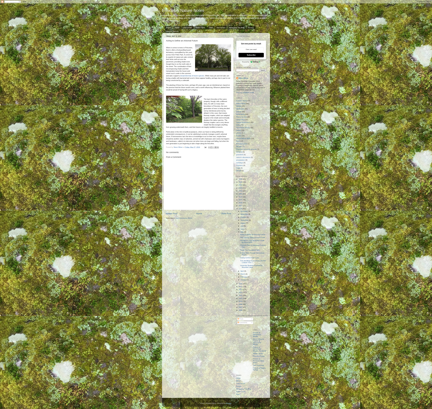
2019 (241, 200)
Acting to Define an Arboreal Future (252, 234)
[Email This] (209, 147)
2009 (241, 301)
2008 (241, 304)
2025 (241, 182)
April (242, 271)
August (243, 223)
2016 (241, 209)
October (244, 217)
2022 (241, 191)
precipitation (240, 160)
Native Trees (200, 28)
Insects (238, 111)
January (244, 280)
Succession (221, 28)
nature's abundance (243, 157)
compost (239, 152)
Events (238, 136)
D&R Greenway (258, 365)
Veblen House (258, 353)
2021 (241, 194)
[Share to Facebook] (216, 147)
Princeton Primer (259, 356)
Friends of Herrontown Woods (257, 334)
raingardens (240, 120)
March (243, 274)
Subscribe (251, 55)
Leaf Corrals (187, 28)
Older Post (226, 213)
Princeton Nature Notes (183, 10)
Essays (251, 28)
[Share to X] (213, 147)
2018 (241, 203)
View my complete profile (245, 92)
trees (238, 125)
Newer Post (171, 213)
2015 (241, 284)
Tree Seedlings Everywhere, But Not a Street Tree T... (253, 261)
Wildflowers (240, 109)
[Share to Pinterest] (218, 147)
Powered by (245, 62)
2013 (241, 289)
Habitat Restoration (243, 122)
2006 (241, 310)
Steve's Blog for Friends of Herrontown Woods (258, 341)
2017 (241, 206)
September (245, 220)
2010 (241, 298)
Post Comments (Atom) (184, 218)
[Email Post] (205, 147)
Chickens (239, 165)
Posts (241, 319)
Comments (243, 322)
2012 (241, 292)
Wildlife (238, 106)
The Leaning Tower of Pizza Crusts (252, 237)
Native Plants (241, 103)
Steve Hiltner (243, 78)
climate (238, 171)
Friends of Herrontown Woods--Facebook (259, 349)
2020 (241, 197)
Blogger (228, 403)
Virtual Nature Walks (243, 138)
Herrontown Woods (243, 128)
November (244, 214)
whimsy (239, 133)
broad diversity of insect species (192, 76)
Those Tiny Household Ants (250, 250)
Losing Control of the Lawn (249, 258)
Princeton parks (241, 144)
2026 (241, 179)
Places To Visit (241, 117)
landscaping (240, 114)
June (242, 229)
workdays (239, 163)
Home (168, 28)
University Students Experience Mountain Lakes (251, 266)
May (242, 232)
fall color (239, 146)
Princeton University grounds (246, 149)
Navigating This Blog (236, 28)
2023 (241, 188)
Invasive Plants (241, 101)
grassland (239, 154)
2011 (241, 295)
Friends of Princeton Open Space (258, 360)
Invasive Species (172, 31)
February (244, 277)
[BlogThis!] (211, 147)
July (242, 226)
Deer (211, 28)
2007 (241, 307)
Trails (238, 168)
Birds (238, 141)
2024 (241, 185)
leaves (238, 130)
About (177, 28)
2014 (241, 286)
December (244, 211)
